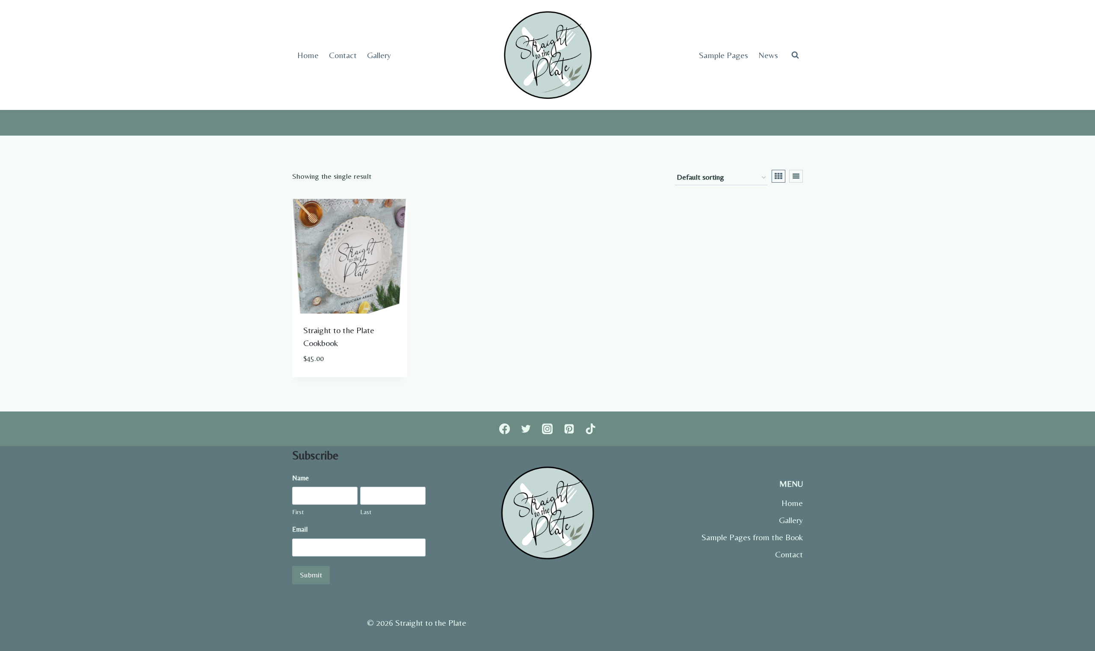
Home (308, 55)
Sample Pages (723, 55)
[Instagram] (547, 428)
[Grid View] (778, 176)
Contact (343, 55)
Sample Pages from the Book (752, 537)
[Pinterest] (569, 428)
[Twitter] (525, 428)
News (768, 55)
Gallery (379, 55)
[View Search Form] (795, 55)
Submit (311, 574)
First (298, 511)
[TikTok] (590, 428)
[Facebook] (504, 428)
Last (365, 511)
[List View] (796, 176)
